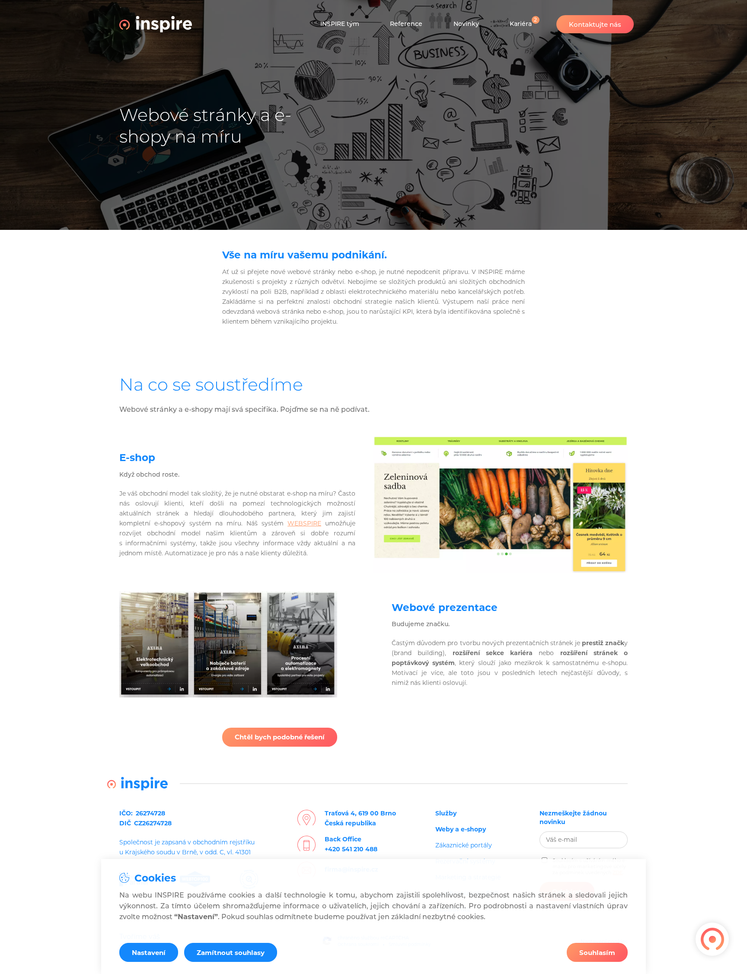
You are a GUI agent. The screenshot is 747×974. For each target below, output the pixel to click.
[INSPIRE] (155, 24)
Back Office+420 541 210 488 (351, 844)
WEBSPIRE (304, 523)
